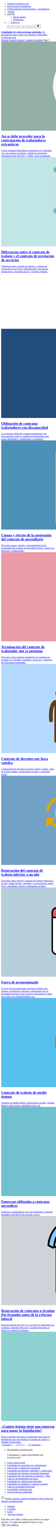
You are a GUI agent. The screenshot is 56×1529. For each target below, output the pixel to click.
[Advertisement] (28, 301)
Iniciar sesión (19, 17)
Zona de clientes (15, 1514)
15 (29, 1445)
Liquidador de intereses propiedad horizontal (28, 1473)
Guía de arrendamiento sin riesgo (22, 1478)
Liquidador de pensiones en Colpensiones (26, 1465)
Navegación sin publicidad (19, 1492)
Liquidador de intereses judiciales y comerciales (29, 1470)
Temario (11, 1506)
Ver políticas (12, 1525)
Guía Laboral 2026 (16, 1462)
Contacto (11, 1509)
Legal (10, 1511)
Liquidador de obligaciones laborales (24, 1481)
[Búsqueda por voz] (38, 26)
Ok (3, 1525)
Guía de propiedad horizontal (21, 1486)
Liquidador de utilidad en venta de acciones (27, 1484)
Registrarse (18, 19)
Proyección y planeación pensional (23, 1468)
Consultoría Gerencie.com (19, 1489)
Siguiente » (36, 1445)
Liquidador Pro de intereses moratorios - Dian (28, 1476)
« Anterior (6, 1445)
